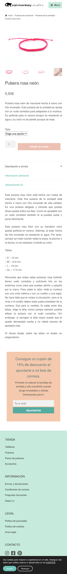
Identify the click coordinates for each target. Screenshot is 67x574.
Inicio (10, 15)
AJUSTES (50, 562)
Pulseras (9, 452)
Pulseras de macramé (24, 15)
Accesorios (11, 463)
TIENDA (10, 439)
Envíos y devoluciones (16, 483)
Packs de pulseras (14, 458)
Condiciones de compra (17, 489)
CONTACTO (12, 544)
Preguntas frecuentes (16, 495)
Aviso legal (10, 532)
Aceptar (9, 568)
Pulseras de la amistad (45, 15)
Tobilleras (10, 446)
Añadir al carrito (39, 146)
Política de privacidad (16, 520)
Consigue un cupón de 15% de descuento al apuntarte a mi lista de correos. (33, 367)
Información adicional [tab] (17, 175)
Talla (7, 129)
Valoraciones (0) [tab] (14, 184)
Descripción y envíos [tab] (16, 166)
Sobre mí (9, 500)
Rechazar (25, 568)
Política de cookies (14, 526)
